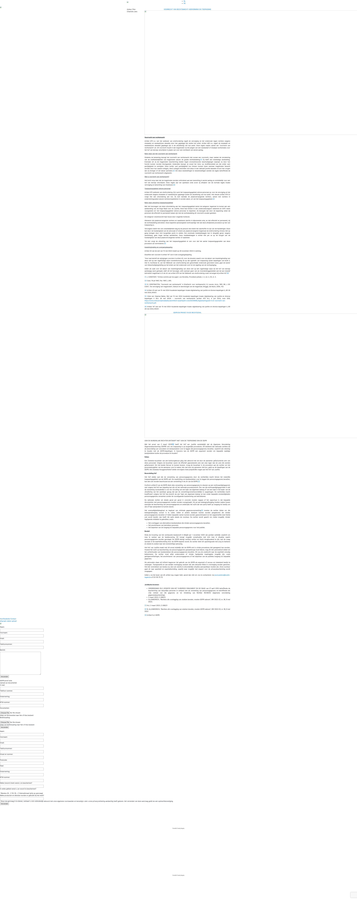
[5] (165, 243)
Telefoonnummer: (6, 644)
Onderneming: (5, 696)
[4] (214, 199)
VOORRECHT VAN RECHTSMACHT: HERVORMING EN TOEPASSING (187, 9)
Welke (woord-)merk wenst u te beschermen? (16, 783)
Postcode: (3, 760)
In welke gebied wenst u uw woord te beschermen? (18, 789)
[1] (201, 160)
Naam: (2, 627)
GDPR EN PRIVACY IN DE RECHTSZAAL (187, 312)
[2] (174, 171)
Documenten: (4, 708)
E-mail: (2, 685)
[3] (174, 185)
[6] (228, 273)
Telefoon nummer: (6, 691)
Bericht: (2, 650)
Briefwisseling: (5, 717)
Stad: (2, 766)
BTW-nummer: (5, 702)
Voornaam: (4, 633)
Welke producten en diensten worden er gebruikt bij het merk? (22, 795)
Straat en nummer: (6, 754)
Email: (2, 638)
